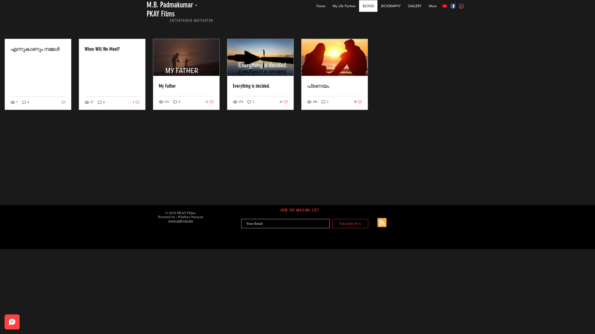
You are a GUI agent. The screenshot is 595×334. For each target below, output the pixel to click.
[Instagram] (461, 6)
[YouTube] (444, 6)
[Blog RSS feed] (382, 223)
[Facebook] (453, 6)
